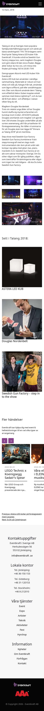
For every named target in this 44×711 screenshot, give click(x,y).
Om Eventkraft (22, 653)
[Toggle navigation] (39, 3)
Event (22, 606)
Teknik (22, 620)
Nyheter (22, 649)
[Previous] (4, 440)
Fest (22, 629)
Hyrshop (22, 634)
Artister (22, 615)
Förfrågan (22, 658)
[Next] (11, 440)
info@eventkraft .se (22, 555)
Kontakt (22, 663)
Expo (22, 610)
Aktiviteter (22, 625)
